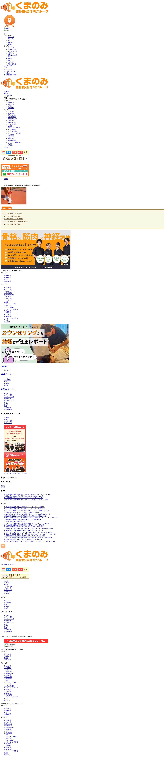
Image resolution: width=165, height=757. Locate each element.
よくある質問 (8, 66)
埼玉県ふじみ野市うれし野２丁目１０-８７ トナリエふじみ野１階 (28, 532)
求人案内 (7, 73)
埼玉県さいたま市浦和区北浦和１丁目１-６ (21, 512)
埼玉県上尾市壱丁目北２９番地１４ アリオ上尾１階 (24, 525)
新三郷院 (10, 146)
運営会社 (7, 593)
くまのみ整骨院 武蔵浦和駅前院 (13, 219)
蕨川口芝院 (11, 113)
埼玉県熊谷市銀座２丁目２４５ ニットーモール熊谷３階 (28, 528)
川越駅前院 (11, 135)
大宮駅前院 (11, 120)
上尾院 (10, 126)
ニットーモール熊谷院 (14, 133)
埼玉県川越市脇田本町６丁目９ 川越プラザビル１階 (23, 530)
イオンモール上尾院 (14, 127)
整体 (9, 40)
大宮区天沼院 (12, 122)
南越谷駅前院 (12, 140)
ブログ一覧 (7, 588)
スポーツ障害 (12, 49)
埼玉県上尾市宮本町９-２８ (14, 521)
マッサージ (11, 37)
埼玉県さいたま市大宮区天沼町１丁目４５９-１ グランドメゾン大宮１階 (30, 518)
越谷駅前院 (11, 138)
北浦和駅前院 (12, 117)
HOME (6, 179)
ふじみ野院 (11, 137)
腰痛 (9, 56)
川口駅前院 (11, 111)
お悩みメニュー (8, 389)
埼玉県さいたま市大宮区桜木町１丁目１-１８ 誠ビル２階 (25, 516)
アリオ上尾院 (12, 129)
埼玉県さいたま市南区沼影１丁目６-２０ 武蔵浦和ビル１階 (27, 514)
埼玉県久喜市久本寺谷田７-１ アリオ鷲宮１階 (22, 519)
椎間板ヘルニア (12, 55)
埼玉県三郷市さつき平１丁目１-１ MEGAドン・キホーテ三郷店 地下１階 (29, 541)
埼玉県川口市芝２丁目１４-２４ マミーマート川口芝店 (24, 508)
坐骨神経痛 (11, 53)
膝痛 (9, 60)
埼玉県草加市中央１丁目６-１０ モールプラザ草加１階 (23, 539)
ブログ (6, 67)
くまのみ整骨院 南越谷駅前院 (13, 213)
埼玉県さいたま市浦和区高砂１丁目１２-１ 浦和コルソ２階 (26, 510)
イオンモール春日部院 (14, 142)
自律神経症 (11, 62)
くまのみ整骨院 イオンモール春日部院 (16, 221)
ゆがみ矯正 (11, 38)
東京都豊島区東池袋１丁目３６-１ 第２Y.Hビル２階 (23, 496)
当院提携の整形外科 (10, 75)
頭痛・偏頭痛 (12, 64)
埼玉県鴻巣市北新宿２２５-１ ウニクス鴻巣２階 (23, 527)
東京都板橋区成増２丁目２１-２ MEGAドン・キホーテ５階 (26, 499)
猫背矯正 (10, 42)
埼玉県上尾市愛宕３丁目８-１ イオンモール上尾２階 (26, 523)
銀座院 (10, 106)
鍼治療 (10, 44)
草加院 (10, 144)
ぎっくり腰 (11, 47)
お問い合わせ (8, 69)
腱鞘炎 (10, 58)
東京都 (3, 485)
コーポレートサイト (10, 71)
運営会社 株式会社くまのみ (10, 634)
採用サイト (7, 591)
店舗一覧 (7, 417)
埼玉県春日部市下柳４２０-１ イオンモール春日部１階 (28, 537)
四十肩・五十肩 (12, 51)
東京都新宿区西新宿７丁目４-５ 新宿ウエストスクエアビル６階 (27, 494)
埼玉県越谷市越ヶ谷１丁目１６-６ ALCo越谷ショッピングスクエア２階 (29, 534)
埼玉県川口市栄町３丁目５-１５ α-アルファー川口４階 (24, 507)
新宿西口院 (11, 102)
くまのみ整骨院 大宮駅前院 (12, 224)
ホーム (6, 33)
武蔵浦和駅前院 (12, 118)
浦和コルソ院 (12, 115)
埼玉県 (3, 487)
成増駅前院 (11, 108)
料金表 (6, 419)
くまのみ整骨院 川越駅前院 (12, 216)
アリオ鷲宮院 (12, 124)
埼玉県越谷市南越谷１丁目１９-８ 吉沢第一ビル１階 (24, 536)
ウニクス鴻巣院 (12, 131)
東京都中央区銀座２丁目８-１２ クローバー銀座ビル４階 (23, 498)
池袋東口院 (11, 104)
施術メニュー (7, 374)
